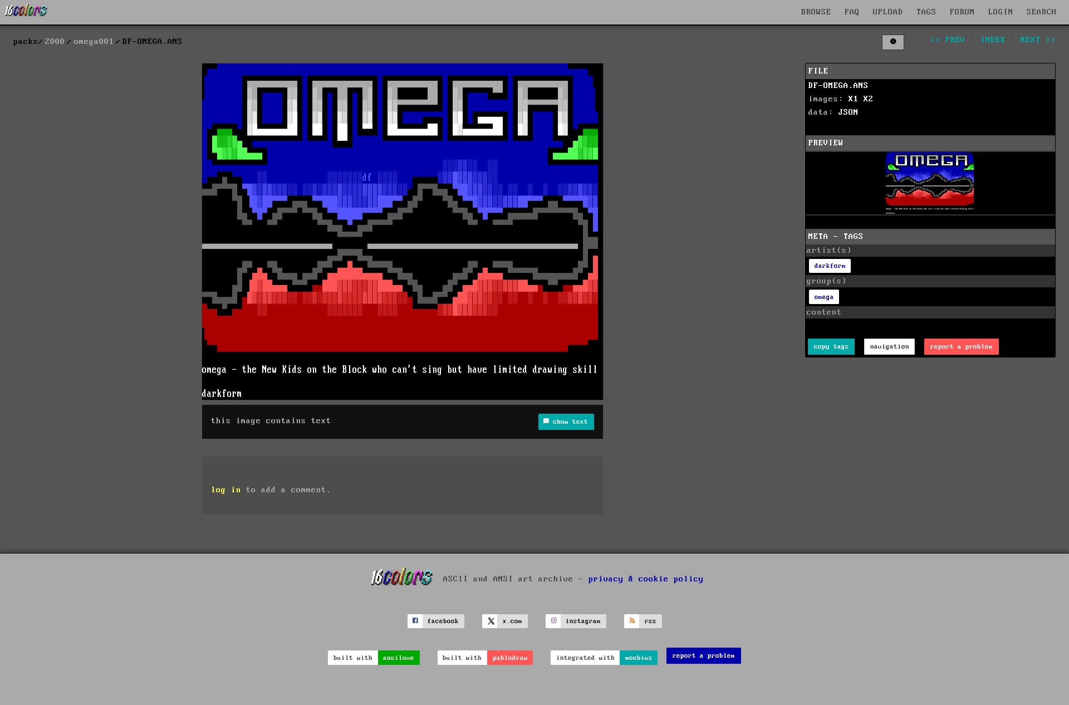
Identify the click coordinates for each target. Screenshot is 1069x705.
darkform (830, 266)
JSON (848, 112)
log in (226, 490)
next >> (1038, 40)
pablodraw (510, 658)
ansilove (398, 658)
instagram (583, 621)
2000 (55, 41)
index (993, 40)
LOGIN (1000, 12)
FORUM (962, 12)
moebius (639, 658)
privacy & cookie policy (646, 578)
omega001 (94, 41)
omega (824, 297)
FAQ (852, 12)
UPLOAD (888, 12)
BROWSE (816, 12)
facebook (443, 621)
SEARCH (1042, 12)
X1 (854, 99)
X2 (869, 99)
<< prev (947, 40)
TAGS (926, 12)
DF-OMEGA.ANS (838, 85)
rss (650, 621)
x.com (512, 621)
